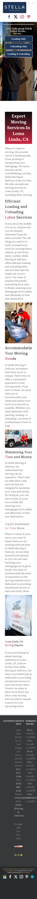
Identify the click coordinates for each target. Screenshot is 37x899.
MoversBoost (26, 872)
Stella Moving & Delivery (10, 869)
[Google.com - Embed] (7, 740)
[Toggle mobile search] (29, 3)
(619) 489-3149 (18, 787)
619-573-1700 (18, 773)
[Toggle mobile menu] (33, 3)
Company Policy (24, 869)
